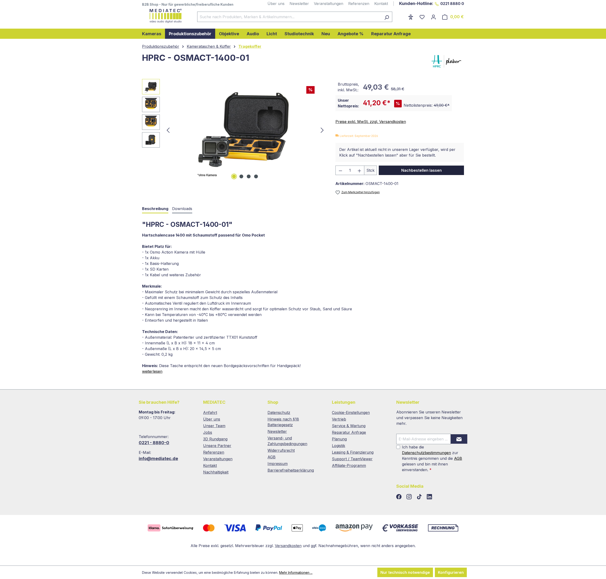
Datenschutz (278, 412)
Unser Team (214, 425)
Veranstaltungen (328, 3)
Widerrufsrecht (281, 450)
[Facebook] (399, 497)
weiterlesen (152, 371)
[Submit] (459, 439)
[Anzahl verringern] (340, 170)
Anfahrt (210, 412)
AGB (271, 457)
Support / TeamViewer (352, 458)
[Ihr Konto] (433, 17)
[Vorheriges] (168, 130)
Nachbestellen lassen (421, 170)
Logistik (338, 445)
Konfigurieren (451, 572)
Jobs (207, 432)
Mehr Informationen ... (295, 572)
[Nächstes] (322, 130)
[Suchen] (386, 17)
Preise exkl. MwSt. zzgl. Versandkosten (370, 121)
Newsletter (299, 3)
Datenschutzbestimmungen (426, 452)
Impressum (277, 463)
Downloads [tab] (182, 208)
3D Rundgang (215, 439)
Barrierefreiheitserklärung (290, 470)
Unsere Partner (217, 445)
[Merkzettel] (422, 17)
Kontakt (381, 3)
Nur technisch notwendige (405, 572)
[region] (234, 130)
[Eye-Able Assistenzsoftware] (410, 17)
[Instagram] (409, 497)
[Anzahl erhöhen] (360, 170)
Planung (339, 439)
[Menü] (402, 15)
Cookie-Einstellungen (351, 412)
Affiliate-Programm (349, 465)
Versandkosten (288, 545)
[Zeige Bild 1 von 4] (234, 176)
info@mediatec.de (158, 458)
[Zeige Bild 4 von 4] (256, 176)
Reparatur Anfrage (349, 432)
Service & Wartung (348, 425)
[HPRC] (444, 61)
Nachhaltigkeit (215, 472)
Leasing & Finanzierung (353, 452)
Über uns (276, 3)
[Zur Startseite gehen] (165, 16)
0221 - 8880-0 (154, 442)
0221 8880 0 (452, 3)
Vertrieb (339, 419)
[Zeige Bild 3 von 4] (249, 176)
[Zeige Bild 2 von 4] (241, 176)
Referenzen (358, 3)
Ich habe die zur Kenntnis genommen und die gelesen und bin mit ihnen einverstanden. (432, 458)
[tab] (155, 209)
